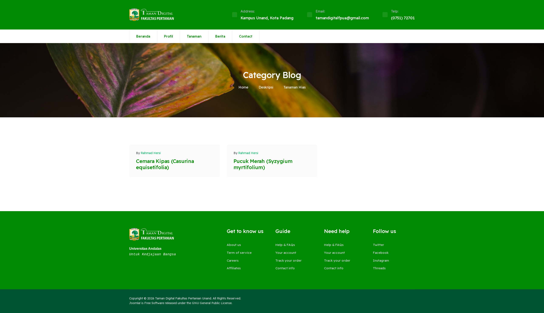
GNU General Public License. (212, 303)
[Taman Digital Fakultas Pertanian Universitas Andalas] (151, 14)
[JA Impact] (151, 234)
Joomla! (134, 303)
